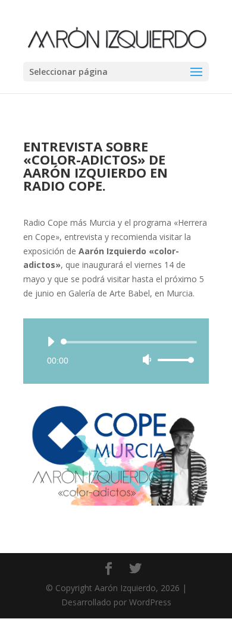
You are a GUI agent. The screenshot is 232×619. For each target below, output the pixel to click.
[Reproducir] (50, 341)
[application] (116, 351)
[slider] (174, 359)
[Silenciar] (147, 359)
